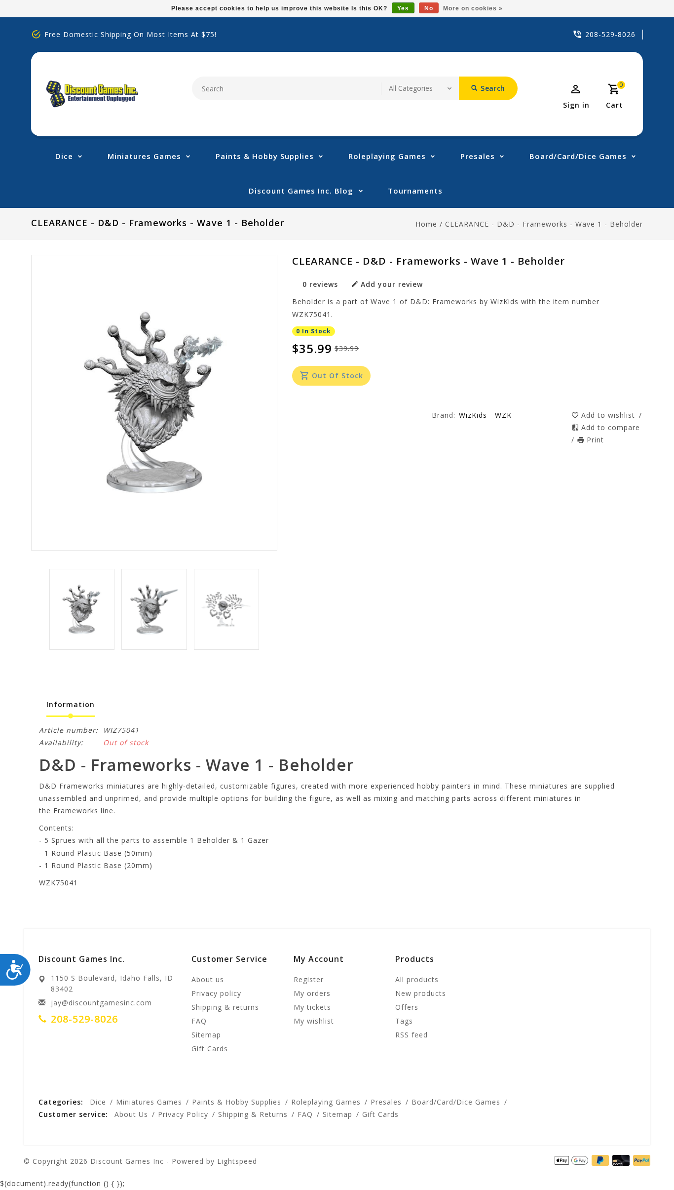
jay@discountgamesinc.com (101, 1002)
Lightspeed (237, 1161)
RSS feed (411, 1034)
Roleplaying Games (387, 156)
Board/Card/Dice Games (578, 156)
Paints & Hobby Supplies (265, 156)
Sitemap (206, 1034)
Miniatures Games (144, 156)
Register (309, 979)
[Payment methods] (619, 1160)
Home (426, 224)
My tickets (312, 1007)
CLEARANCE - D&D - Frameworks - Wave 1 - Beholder (544, 224)
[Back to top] (644, 1160)
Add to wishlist (609, 415)
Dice (64, 156)
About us (207, 979)
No (428, 8)
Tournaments (415, 191)
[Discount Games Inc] (92, 94)
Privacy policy (216, 993)
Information (70, 704)
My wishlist (314, 1021)
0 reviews (320, 284)
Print (595, 439)
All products (417, 979)
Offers (406, 1007)
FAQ (199, 1021)
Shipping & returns (225, 1007)
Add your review (392, 284)
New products (420, 993)
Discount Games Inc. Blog (301, 191)
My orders (312, 993)
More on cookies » (473, 8)
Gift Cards (209, 1048)
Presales (477, 156)
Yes (403, 8)
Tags (404, 1021)
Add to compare (610, 427)
